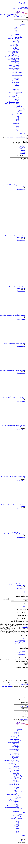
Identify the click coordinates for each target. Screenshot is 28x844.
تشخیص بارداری (15, 82)
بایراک (17, 119)
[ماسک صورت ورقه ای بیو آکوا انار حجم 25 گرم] (14, 342)
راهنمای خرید (22, 2)
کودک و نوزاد (19, 93)
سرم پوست (16, 41)
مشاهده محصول (21, 189)
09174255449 (24, 7)
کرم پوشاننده (16, 63)
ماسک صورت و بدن (14, 68)
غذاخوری (17, 95)
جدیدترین (23, 150)
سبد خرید (22, 131)
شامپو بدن (16, 79)
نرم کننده (16, 34)
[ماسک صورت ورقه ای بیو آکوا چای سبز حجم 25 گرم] (14, 395)
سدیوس (17, 127)
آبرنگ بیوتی (25, 627)
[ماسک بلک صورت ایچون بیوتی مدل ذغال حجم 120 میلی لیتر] (14, 503)
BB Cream (16, 49)
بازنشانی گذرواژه (24, 706)
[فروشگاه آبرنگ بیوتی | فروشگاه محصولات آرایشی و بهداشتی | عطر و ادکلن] (22, 725)
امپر (18, 116)
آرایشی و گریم (18, 87)
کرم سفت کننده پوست (13, 55)
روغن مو (17, 27)
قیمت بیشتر (5, 599)
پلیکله (17, 120)
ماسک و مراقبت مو (14, 35)
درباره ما (23, 4)
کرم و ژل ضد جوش (14, 45)
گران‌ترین (22, 153)
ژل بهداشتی (16, 76)
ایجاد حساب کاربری (23, 720)
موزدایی (17, 85)
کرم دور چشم (15, 52)
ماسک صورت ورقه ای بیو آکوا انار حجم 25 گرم (13, 343)
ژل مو (17, 31)
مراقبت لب (16, 69)
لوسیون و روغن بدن (14, 80)
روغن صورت (16, 44)
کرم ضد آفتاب (15, 42)
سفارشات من (21, 654)
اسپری (20, 110)
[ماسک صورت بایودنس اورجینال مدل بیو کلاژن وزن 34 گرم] (14, 313)
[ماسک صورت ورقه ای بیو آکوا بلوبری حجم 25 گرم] (14, 368)
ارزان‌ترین (22, 151)
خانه (27, 137)
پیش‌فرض (22, 146)
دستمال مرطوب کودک (13, 96)
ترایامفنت (16, 121)
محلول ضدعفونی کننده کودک (12, 103)
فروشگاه (23, 24)
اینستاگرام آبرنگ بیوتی (19, 642)
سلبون (17, 126)
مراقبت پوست (18, 37)
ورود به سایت (24, 708)
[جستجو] (27, 20)
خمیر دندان (16, 73)
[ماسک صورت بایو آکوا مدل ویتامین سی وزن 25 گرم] (14, 531)
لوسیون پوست (15, 70)
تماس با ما (22, 133)
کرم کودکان (16, 66)
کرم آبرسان (16, 47)
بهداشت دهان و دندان (17, 72)
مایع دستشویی (15, 107)
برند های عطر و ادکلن (16, 114)
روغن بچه (16, 100)
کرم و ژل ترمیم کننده (13, 51)
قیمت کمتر (25, 599)
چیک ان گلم (16, 123)
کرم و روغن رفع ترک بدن (13, 65)
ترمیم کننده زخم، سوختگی (15, 92)
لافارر (23, 606)
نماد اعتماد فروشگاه (20, 641)
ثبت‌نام (26, 664)
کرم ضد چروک (15, 54)
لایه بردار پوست (15, 61)
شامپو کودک (16, 97)
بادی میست (16, 112)
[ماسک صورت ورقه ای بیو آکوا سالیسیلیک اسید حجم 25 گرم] (14, 424)
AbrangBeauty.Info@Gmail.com (20, 8)
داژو (18, 130)
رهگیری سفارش (21, 652)
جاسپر (17, 117)
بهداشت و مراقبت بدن (16, 75)
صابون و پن (16, 78)
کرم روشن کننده (15, 58)
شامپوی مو (16, 28)
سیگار (17, 124)
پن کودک (17, 99)
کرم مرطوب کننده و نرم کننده (11, 56)
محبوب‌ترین (22, 147)
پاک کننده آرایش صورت (13, 38)
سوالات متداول (21, 3)
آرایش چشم (16, 89)
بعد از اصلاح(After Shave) (13, 59)
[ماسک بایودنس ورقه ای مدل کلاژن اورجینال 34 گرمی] (14, 183)
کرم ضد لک (16, 48)
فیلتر (12, 600)
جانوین (17, 128)
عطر (24, 109)
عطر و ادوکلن (18, 113)
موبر (18, 86)
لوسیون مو (16, 30)
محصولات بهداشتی (20, 137)
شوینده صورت (15, 39)
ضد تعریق (16, 83)
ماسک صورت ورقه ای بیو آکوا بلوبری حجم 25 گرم (12, 370)
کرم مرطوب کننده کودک (13, 102)
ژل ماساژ (16, 62)
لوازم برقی (19, 104)
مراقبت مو (19, 25)
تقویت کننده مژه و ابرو (13, 90)
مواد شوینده (19, 106)
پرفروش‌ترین (22, 148)
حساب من (22, 651)
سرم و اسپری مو (15, 32)
